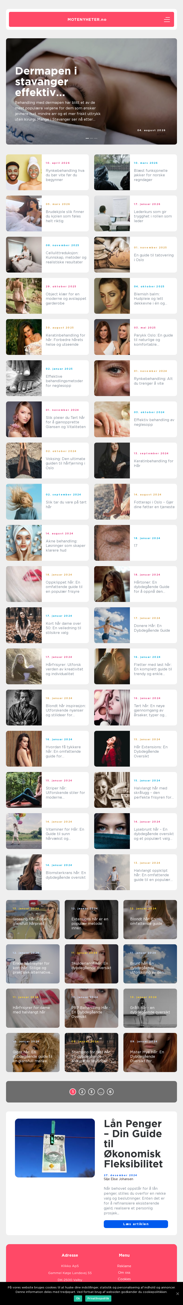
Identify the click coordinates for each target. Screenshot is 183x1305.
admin (161, 134)
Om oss (124, 1273)
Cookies (124, 1279)
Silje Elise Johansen (118, 1179)
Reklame (124, 1266)
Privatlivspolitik (98, 1298)
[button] (87, 138)
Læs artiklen (136, 1224)
